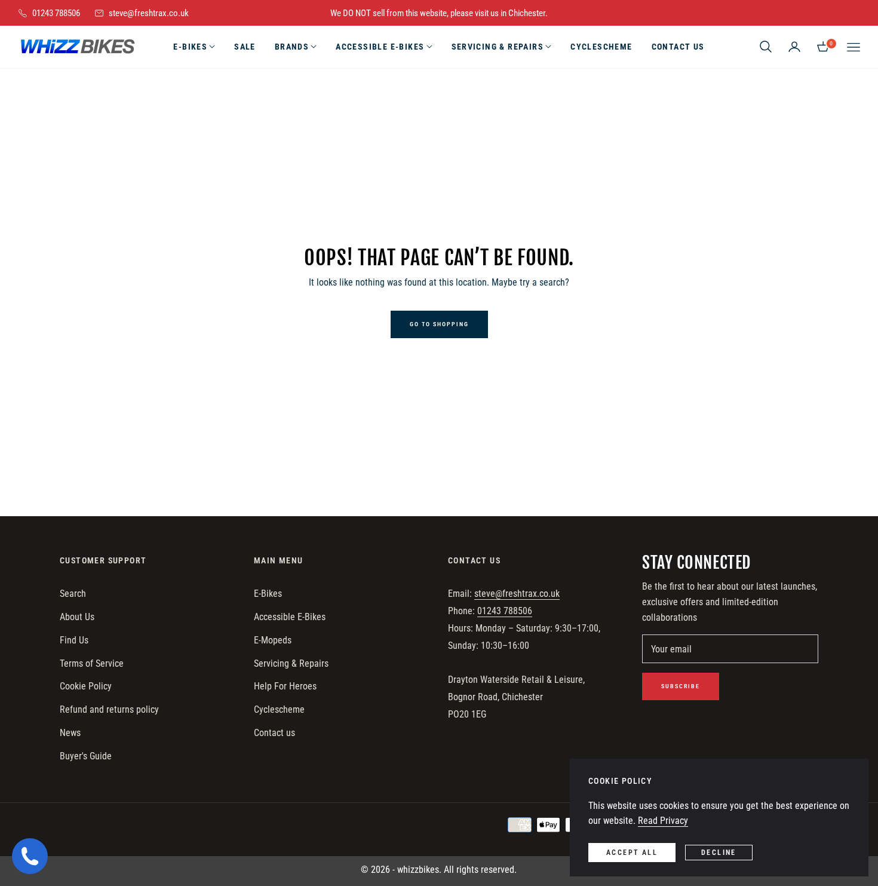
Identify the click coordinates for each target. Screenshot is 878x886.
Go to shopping (439, 324)
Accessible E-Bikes (290, 617)
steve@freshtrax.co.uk (517, 593)
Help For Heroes (285, 686)
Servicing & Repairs (291, 663)
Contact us (274, 732)
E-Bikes (268, 593)
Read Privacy (663, 820)
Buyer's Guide (86, 756)
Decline (718, 852)
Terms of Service (92, 663)
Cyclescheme (279, 709)
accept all (632, 852)
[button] (765, 46)
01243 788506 (504, 611)
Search (73, 593)
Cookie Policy (86, 686)
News (70, 732)
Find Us (74, 640)
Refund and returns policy (109, 709)
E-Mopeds (272, 640)
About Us (77, 617)
